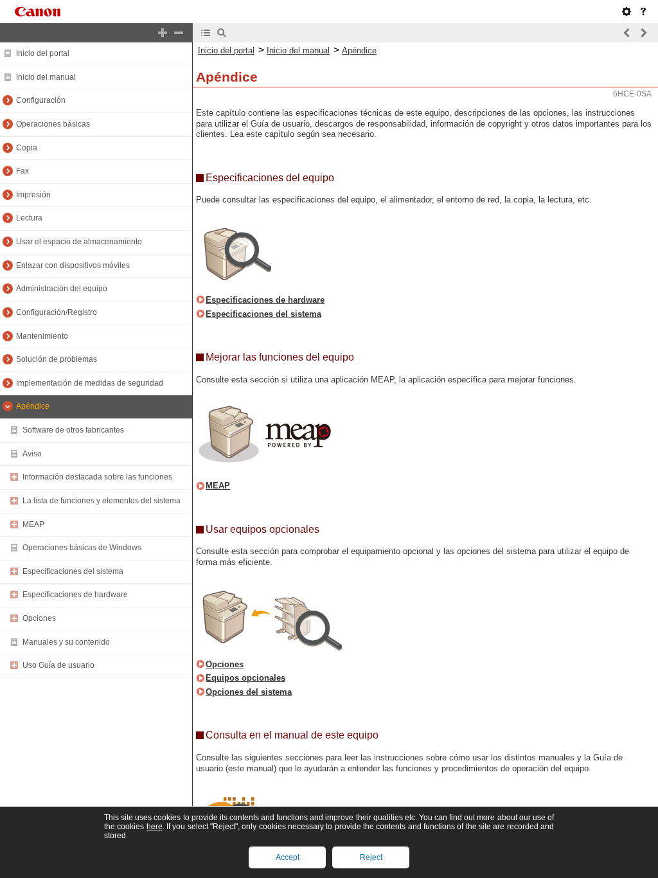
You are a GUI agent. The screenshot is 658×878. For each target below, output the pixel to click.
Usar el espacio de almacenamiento (79, 241)
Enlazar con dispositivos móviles (73, 265)
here (155, 826)
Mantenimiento (42, 336)
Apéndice (32, 406)
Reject (371, 857)
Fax (22, 170)
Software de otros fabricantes (73, 430)
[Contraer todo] (179, 33)
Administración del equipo (61, 288)
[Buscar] (222, 33)
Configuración (41, 100)
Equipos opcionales (245, 678)
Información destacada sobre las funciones (97, 476)
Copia (26, 147)
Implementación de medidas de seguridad (89, 383)
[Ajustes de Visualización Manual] (626, 11)
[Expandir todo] (163, 33)
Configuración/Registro (56, 312)
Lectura (29, 217)
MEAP (33, 524)
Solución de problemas (56, 359)
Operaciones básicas (53, 124)
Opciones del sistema (249, 692)
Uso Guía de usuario (58, 665)
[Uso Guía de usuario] (643, 11)
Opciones (39, 618)
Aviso (32, 453)
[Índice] (206, 33)
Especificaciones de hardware (75, 594)
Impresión (33, 194)
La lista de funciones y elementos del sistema (101, 500)
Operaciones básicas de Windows (81, 547)
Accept (287, 857)
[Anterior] (627, 33)
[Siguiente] (643, 33)
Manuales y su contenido (66, 642)
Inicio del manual (46, 77)
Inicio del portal (42, 53)
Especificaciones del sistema (72, 571)
